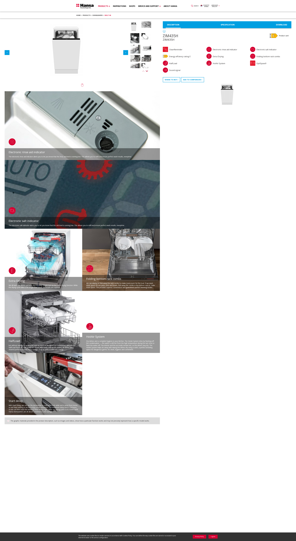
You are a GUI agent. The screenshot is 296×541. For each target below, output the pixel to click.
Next (125, 52)
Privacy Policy (199, 537)
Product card (283, 36)
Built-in (108, 15)
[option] (141, 27)
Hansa (85, 6)
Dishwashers (97, 15)
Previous (7, 52)
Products (86, 15)
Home (78, 15)
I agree (213, 537)
